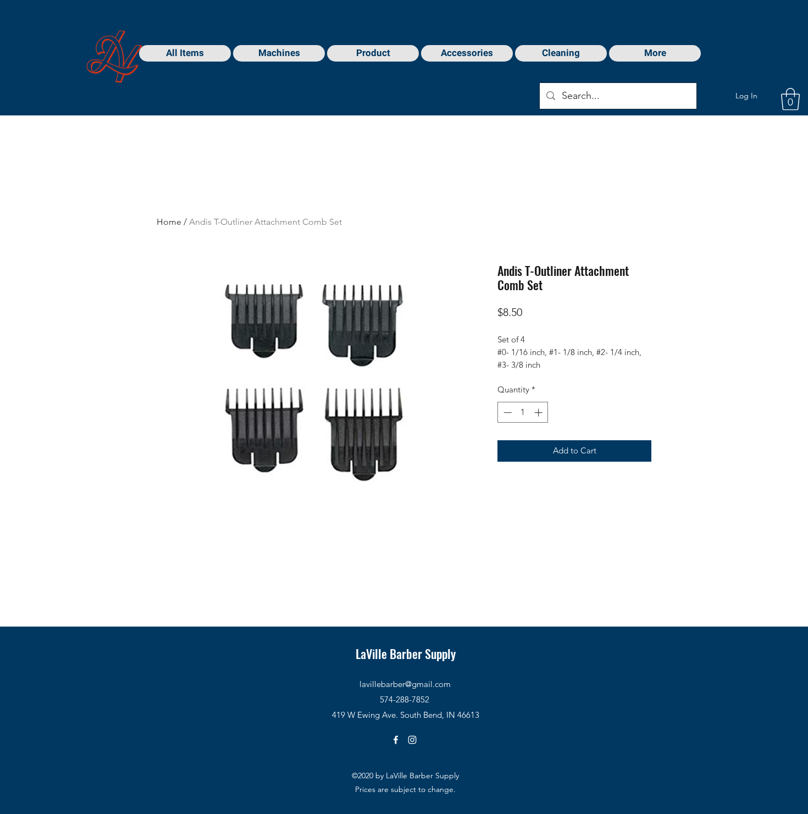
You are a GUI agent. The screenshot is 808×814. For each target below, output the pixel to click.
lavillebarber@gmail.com (405, 684)
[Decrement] (506, 412)
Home (169, 222)
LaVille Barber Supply (406, 653)
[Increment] (539, 412)
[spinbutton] (523, 412)
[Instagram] (412, 739)
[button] (790, 99)
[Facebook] (395, 739)
